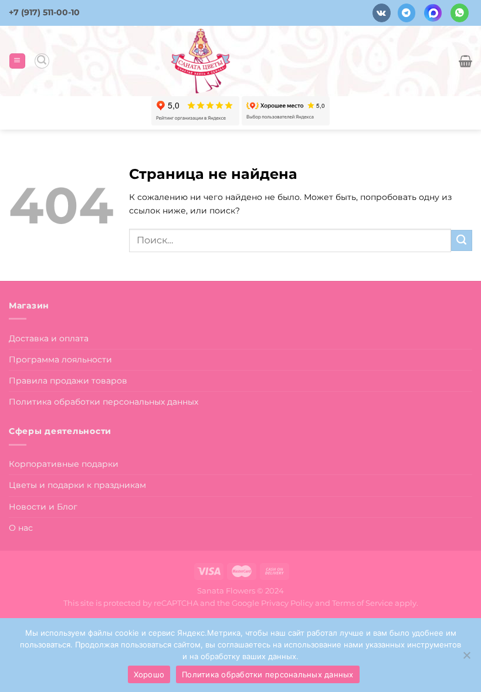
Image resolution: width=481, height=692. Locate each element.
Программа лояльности (60, 359)
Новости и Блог (43, 506)
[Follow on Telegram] (407, 13)
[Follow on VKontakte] (381, 13)
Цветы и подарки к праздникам (77, 485)
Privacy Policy (287, 603)
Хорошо (149, 674)
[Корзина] (465, 61)
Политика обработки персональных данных (103, 401)
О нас (21, 528)
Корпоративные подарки (63, 464)
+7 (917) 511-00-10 (44, 12)
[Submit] (461, 240)
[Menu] (17, 61)
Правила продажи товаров (68, 380)
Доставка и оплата (49, 338)
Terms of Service (362, 603)
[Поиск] (42, 60)
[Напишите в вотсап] (459, 13)
